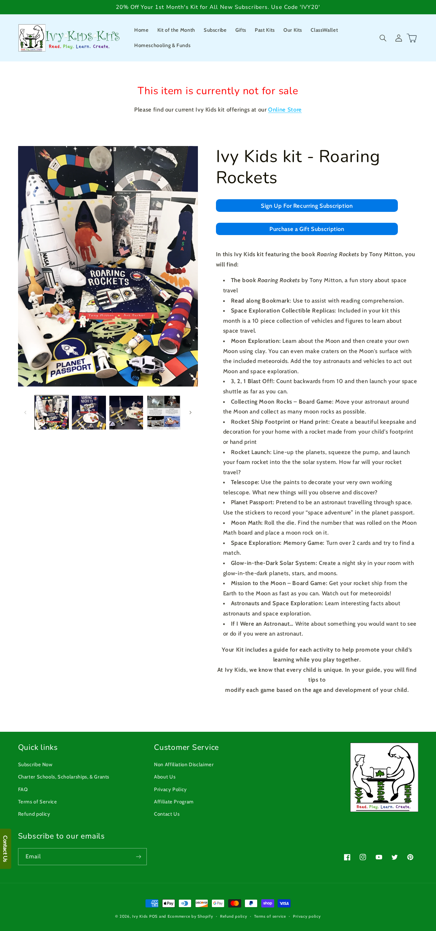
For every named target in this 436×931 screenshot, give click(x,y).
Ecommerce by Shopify (190, 916)
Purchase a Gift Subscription (306, 229)
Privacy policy (307, 916)
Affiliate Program (174, 802)
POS (153, 916)
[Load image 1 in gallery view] (51, 413)
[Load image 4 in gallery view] (164, 413)
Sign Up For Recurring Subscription (307, 206)
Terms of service (270, 916)
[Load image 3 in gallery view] (126, 413)
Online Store (285, 109)
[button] (383, 38)
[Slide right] (190, 412)
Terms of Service (37, 802)
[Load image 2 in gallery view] (89, 413)
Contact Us (167, 814)
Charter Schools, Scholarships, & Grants (64, 777)
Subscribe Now (35, 764)
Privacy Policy (170, 789)
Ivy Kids (140, 916)
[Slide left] (25, 412)
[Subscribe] (138, 856)
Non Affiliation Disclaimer (184, 764)
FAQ (23, 789)
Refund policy (34, 814)
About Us (164, 777)
